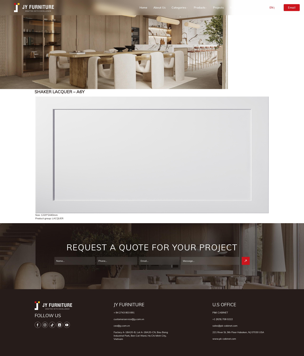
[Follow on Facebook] (38, 325)
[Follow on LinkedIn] (60, 325)
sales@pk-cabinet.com (225, 325)
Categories (179, 7)
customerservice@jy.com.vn (129, 319)
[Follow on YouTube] (67, 325)
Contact (248, 7)
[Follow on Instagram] (45, 325)
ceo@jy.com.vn (122, 325)
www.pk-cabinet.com (224, 338)
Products (199, 7)
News (233, 7)
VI (276, 7)
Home (143, 7)
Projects (218, 7)
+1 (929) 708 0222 (222, 319)
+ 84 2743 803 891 (124, 312)
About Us (159, 7)
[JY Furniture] (34, 7)
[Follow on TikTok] (52, 325)
